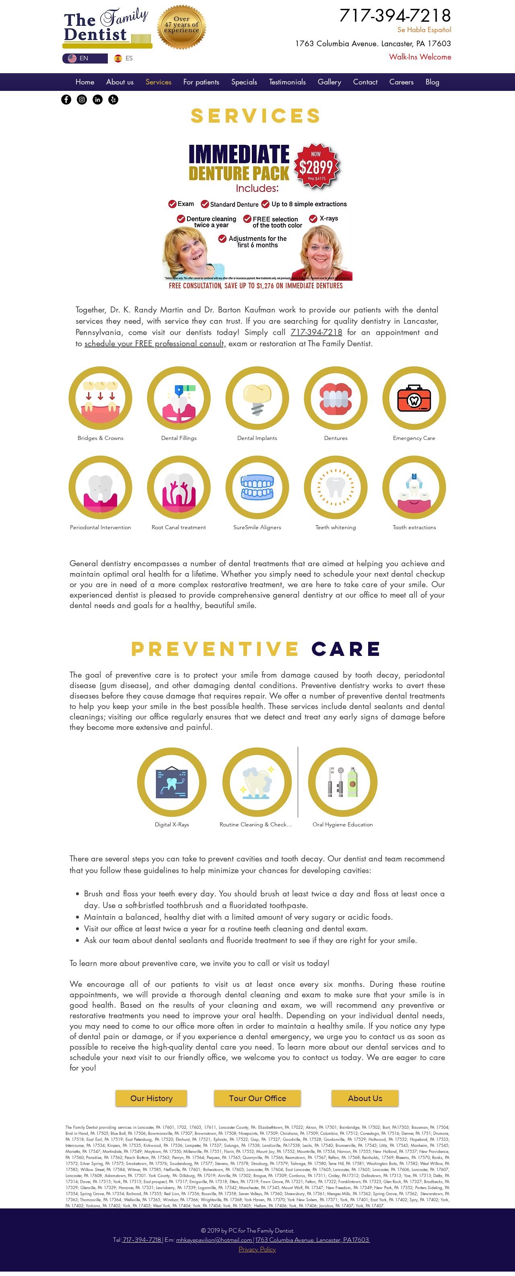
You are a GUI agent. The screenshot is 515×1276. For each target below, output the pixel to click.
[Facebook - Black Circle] (66, 100)
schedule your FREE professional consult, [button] (155, 343)
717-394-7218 (316, 332)
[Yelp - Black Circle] (113, 100)
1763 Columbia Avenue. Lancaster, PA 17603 (312, 1239)
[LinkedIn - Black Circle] (98, 100)
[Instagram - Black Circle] (82, 100)
